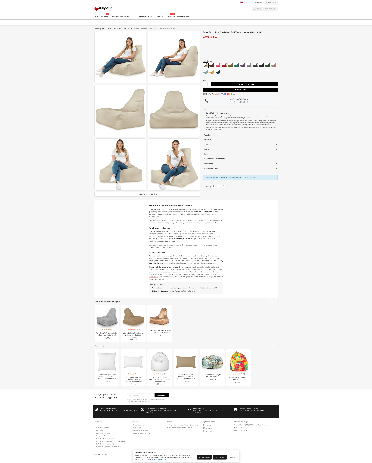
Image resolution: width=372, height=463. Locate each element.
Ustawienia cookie (100, 455)
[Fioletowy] (242, 65)
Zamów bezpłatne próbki (108, 409)
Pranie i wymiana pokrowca (141, 433)
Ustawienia (232, 457)
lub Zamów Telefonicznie (240, 99)
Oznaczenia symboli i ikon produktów (108, 447)
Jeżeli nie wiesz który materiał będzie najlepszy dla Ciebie (119, 412)
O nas (98, 425)
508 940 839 (240, 102)
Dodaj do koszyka (244, 84)
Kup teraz (240, 90)
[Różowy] (218, 65)
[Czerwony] (224, 65)
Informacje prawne (102, 428)
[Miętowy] (205, 71)
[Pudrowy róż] (273, 65)
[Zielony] (230, 65)
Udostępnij (213, 186)
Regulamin (99, 430)
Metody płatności (138, 425)
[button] (242, 2)
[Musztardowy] (211, 71)
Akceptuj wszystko (204, 457)
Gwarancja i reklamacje (140, 430)
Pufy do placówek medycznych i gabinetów (110, 441)
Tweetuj (218, 186)
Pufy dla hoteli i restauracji (105, 444)
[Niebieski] (236, 65)
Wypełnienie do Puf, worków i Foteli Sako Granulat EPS (197, 288)
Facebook (208, 425)
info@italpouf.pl (241, 430)
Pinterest (223, 186)
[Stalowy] (249, 65)
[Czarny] (261, 65)
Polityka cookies (101, 436)
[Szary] (255, 65)
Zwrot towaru (137, 428)
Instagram (208, 428)
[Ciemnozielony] (267, 65)
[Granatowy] (218, 71)
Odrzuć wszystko (219, 457)
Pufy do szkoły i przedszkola (105, 438)
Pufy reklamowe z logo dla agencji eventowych (184, 425)
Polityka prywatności (159, 459)
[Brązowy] (211, 65)
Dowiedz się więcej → (249, 177)
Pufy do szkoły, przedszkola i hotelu (180, 428)
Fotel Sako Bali (191, 272)
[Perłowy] (205, 65)
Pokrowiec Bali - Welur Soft (185, 291)
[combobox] (265, 9)
